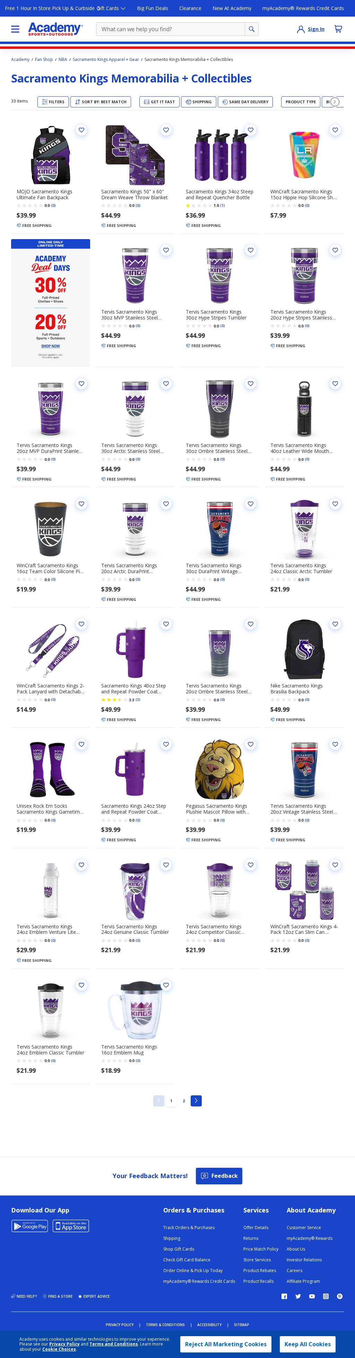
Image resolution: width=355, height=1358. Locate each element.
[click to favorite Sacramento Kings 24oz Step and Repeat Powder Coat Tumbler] (166, 744)
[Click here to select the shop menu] (15, 29)
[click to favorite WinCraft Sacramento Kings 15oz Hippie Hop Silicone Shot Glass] (335, 129)
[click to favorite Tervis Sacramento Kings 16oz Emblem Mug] (166, 985)
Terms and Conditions (113, 1344)
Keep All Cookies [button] (308, 1344)
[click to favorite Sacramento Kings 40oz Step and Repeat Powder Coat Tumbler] (166, 624)
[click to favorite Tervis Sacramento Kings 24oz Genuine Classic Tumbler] (166, 864)
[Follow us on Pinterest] (340, 1296)
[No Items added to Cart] (338, 28)
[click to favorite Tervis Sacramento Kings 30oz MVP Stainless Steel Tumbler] (166, 250)
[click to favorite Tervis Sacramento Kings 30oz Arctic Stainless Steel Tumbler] (166, 383)
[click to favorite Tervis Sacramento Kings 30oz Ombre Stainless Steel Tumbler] (250, 383)
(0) (53, 205)
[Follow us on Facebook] (284, 1296)
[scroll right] (334, 101)
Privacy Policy (64, 1344)
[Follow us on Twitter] (298, 1296)
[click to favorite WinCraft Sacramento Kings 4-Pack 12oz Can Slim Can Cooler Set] (335, 864)
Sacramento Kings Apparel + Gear (106, 59)
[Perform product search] (252, 29)
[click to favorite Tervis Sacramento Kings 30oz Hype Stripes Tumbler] (250, 250)
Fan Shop (44, 59)
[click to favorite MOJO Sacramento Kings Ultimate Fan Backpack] (81, 129)
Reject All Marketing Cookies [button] (226, 1344)
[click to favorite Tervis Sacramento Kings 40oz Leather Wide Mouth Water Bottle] (335, 383)
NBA (63, 59)
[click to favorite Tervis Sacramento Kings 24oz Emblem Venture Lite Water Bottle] (81, 864)
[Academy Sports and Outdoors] (56, 29)
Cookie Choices (59, 1349)
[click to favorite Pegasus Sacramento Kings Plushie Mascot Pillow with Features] (250, 744)
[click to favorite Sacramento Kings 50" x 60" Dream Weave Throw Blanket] (166, 129)
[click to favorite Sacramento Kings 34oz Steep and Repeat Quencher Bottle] (250, 129)
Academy (20, 59)
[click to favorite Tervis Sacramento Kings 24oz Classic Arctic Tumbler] (335, 503)
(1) (222, 205)
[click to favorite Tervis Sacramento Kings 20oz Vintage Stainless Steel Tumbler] (335, 744)
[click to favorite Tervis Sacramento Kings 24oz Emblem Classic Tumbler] (81, 985)
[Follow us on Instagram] (326, 1296)
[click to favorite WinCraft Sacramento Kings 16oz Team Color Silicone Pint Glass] (81, 503)
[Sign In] (300, 29)
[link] (158, 1100)
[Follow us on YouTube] (312, 1296)
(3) (138, 700)
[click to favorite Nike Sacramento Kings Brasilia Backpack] (335, 624)
